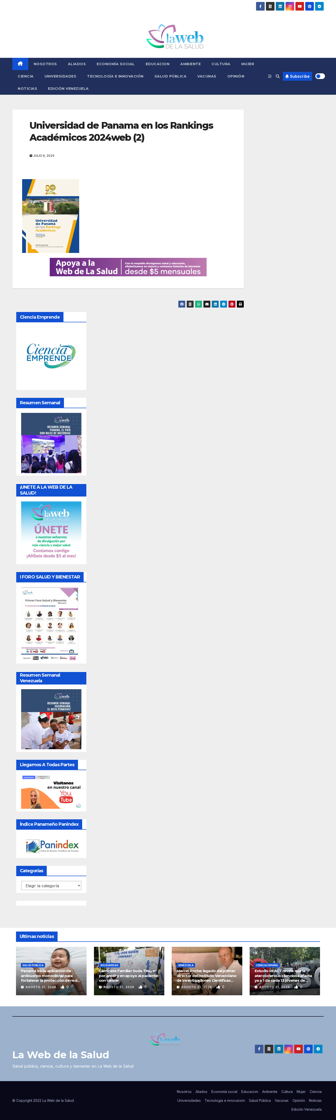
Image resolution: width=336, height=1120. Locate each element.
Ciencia (26, 76)
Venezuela (186, 965)
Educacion (158, 64)
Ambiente (190, 64)
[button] (278, 76)
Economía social (116, 64)
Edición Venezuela (68, 88)
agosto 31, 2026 (41, 987)
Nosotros (45, 64)
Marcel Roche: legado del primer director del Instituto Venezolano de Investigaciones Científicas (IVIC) (206, 978)
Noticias (27, 88)
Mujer (247, 64)
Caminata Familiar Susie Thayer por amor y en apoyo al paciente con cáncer (128, 975)
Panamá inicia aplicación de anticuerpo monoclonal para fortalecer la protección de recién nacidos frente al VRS (51, 978)
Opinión (235, 76)
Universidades (60, 76)
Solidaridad (109, 965)
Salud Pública (170, 76)
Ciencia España (267, 965)
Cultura (221, 64)
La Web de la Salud (60, 1055)
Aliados (77, 64)
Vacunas (206, 76)
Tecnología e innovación (115, 76)
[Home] (20, 64)
